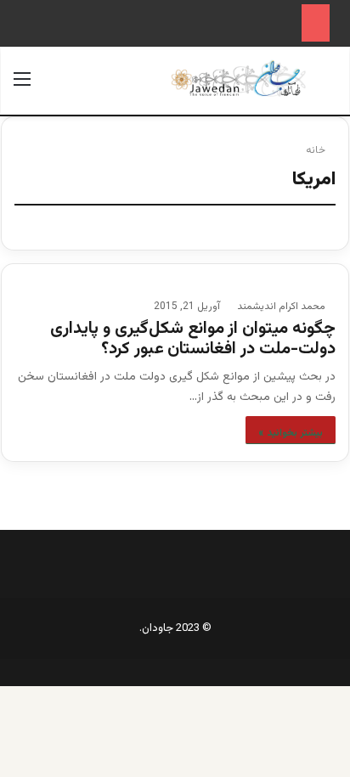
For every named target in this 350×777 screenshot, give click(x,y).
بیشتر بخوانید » (290, 433)
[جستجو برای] (327, 87)
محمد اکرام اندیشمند (281, 306)
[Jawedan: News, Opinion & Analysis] (239, 79)
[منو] (22, 87)
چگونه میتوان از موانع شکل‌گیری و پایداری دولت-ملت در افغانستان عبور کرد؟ (193, 339)
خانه (317, 150)
